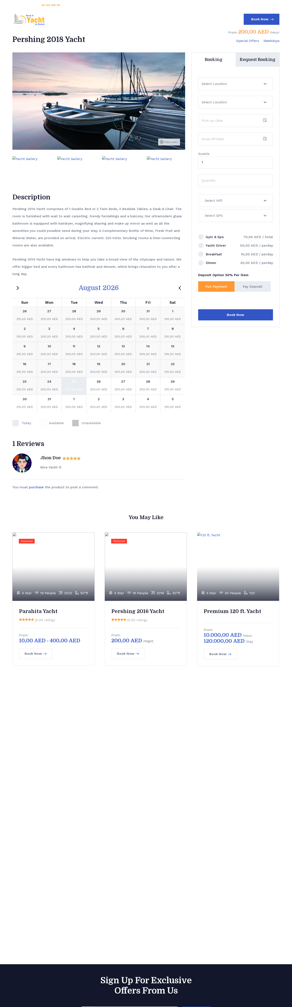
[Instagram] (269, 5)
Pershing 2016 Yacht (137, 611)
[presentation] (12, 167)
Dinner (211, 263)
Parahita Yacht (38, 611)
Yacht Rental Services (96, 19)
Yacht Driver (216, 245)
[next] (17, 288)
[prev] (179, 288)
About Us (165, 19)
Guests (203, 154)
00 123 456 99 (50, 5)
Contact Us (189, 19)
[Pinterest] (276, 5)
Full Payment (216, 286)
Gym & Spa (215, 237)
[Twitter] (255, 5)
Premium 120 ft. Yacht (232, 611)
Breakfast (214, 254)
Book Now (235, 315)
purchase (36, 487)
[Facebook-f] (262, 5)
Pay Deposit (253, 286)
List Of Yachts (135, 19)
